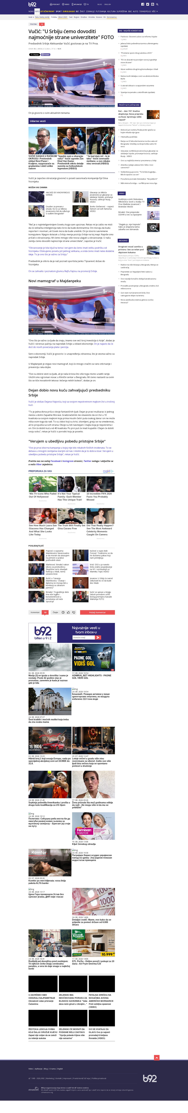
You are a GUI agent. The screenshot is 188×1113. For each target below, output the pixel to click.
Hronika (91, 17)
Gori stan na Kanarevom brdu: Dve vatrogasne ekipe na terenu (135, 294)
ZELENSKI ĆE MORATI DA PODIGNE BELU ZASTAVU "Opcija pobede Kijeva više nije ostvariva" (72, 1034)
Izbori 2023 (62, 17)
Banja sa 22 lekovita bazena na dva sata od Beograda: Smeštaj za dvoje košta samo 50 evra (139, 144)
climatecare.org (47, 1092)
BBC (130, 11)
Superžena (122, 11)
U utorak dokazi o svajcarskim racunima (137, 85)
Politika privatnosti (99, 1078)
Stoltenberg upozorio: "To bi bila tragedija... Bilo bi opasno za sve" (139, 173)
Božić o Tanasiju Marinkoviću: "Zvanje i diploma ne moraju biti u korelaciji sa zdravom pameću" (57, 583)
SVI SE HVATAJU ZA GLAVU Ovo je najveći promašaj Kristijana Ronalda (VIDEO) (99, 1034)
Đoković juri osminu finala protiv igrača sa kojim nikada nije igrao (138, 131)
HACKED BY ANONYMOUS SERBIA (58, 193)
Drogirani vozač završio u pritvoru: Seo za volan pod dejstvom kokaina (131, 249)
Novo (31, 11)
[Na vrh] (157, 1057)
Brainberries (43, 500)
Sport (59, 11)
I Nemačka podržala (129, 137)
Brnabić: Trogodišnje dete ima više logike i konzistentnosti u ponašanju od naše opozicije (57, 597)
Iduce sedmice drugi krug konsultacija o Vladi (139, 69)
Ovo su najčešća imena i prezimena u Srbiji (138, 160)
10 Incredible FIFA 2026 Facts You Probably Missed (99, 496)
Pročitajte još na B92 (129, 105)
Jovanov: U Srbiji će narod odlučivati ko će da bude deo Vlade (101, 580)
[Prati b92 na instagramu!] (152, 5)
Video (67, 4)
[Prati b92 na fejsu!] (142, 5)
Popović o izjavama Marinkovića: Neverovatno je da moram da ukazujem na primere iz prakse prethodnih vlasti (57, 555)
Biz (77, 11)
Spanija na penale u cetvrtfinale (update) (138, 92)
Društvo (84, 17)
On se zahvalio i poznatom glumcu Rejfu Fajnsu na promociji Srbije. (62, 271)
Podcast (56, 4)
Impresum (67, 1078)
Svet (70, 17)
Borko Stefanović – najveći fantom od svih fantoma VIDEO (102, 208)
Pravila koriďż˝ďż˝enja (81, 1078)
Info (37, 11)
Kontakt (59, 1078)
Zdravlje (90, 11)
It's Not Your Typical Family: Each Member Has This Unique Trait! (70, 496)
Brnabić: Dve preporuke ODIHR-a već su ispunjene (130, 213)
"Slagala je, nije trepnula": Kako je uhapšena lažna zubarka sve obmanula (129, 227)
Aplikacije (78, 4)
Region (76, 17)
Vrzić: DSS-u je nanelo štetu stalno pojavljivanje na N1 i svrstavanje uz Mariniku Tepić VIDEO (101, 568)
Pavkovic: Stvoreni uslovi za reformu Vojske (139, 36)
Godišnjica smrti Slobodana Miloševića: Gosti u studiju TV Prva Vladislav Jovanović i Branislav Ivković (131, 203)
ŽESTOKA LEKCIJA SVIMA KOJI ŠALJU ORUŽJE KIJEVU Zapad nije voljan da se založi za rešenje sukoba (42, 1034)
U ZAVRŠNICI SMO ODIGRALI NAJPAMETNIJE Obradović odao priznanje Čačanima (41, 999)
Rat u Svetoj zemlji (42, 17)
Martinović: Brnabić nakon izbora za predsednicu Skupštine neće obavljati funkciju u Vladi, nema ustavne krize (57, 569)
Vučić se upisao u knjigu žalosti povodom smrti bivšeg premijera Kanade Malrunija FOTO (101, 595)
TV (88, 4)
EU (105, 17)
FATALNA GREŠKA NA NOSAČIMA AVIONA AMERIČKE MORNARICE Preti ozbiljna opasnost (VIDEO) (101, 1000)
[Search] (157, 4)
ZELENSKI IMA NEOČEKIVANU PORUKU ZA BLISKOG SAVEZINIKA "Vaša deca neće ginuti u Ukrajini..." (73, 999)
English (107, 4)
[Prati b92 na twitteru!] (147, 5)
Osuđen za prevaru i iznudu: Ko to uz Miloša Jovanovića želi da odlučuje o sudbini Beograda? (58, 210)
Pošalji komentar (97, 612)
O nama (52, 1069)
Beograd (123, 240)
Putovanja (101, 11)
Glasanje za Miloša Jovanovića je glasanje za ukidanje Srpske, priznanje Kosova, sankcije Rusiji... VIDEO (101, 197)
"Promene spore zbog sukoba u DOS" (136, 53)
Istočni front (47, 11)
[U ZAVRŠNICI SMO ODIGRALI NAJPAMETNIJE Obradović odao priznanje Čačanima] (43, 991)
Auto (135, 11)
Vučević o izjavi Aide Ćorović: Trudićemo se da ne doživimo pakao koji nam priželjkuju (101, 554)
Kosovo (99, 17)
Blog (100, 4)
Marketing (50, 1078)
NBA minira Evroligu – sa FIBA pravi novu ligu (139, 183)
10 (42, 24)
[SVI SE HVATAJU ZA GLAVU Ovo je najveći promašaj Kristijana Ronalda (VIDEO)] (102, 1025)
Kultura (111, 11)
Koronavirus (112, 17)
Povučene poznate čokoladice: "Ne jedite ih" (139, 179)
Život (82, 11)
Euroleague (69, 11)
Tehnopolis (145, 11)
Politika (54, 17)
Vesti (30, 17)
